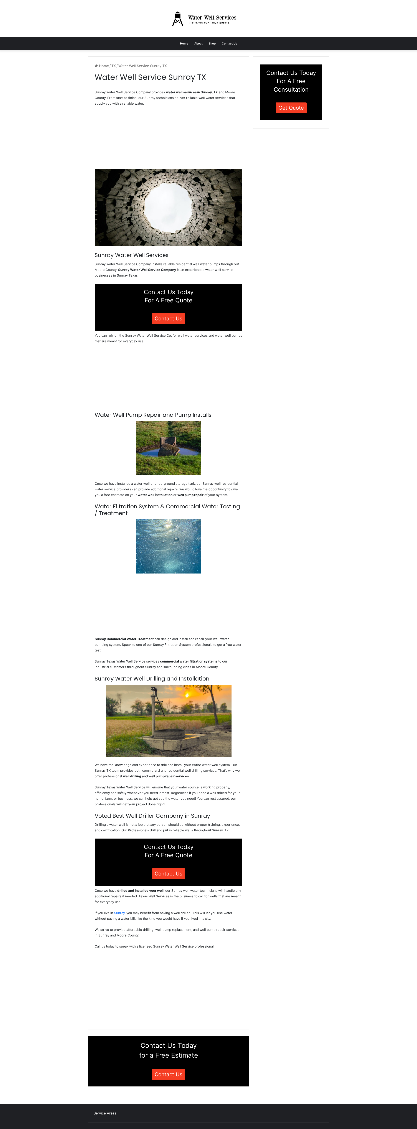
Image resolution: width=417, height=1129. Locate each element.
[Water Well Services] (208, 18)
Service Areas (105, 1113)
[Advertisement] (168, 139)
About (198, 43)
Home (184, 43)
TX (113, 66)
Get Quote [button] (291, 108)
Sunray (119, 913)
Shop (212, 43)
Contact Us (229, 43)
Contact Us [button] (168, 318)
